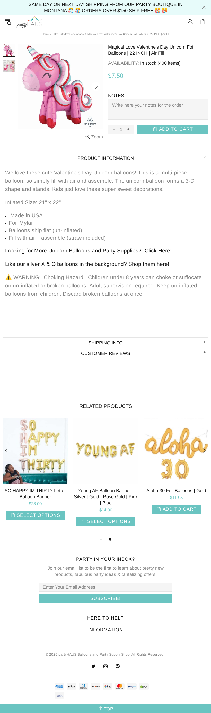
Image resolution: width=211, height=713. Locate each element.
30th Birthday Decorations (68, 34)
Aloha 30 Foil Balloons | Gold (54, 490)
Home (45, 34)
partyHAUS (29, 21)
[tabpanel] (54, 472)
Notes (116, 95)
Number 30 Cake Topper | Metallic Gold (124, 493)
